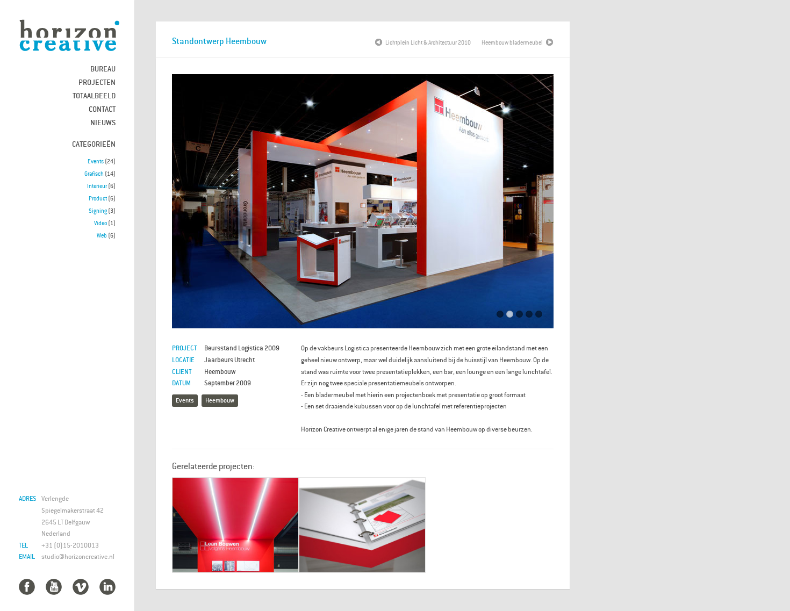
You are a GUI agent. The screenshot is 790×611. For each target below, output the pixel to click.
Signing (98, 210)
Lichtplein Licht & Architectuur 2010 (428, 42)
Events (96, 161)
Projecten (97, 82)
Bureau (103, 68)
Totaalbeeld (94, 95)
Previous (188, 204)
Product (98, 198)
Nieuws (103, 122)
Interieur (97, 186)
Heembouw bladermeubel (512, 42)
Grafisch (94, 173)
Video (100, 223)
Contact (102, 109)
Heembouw (219, 400)
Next (537, 204)
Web (102, 235)
